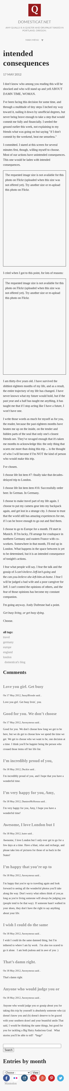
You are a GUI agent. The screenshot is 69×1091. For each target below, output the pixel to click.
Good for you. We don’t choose (30, 713)
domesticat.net (34, 22)
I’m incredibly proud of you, (28, 760)
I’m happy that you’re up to (27, 867)
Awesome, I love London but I (29, 824)
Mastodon (11, 1083)
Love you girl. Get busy (23, 686)
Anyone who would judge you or (31, 989)
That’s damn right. (19, 962)
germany (8, 642)
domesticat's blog (15, 662)
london (7, 657)
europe (7, 647)
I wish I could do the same (25, 925)
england (8, 652)
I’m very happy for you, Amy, (29, 792)
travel (6, 637)
